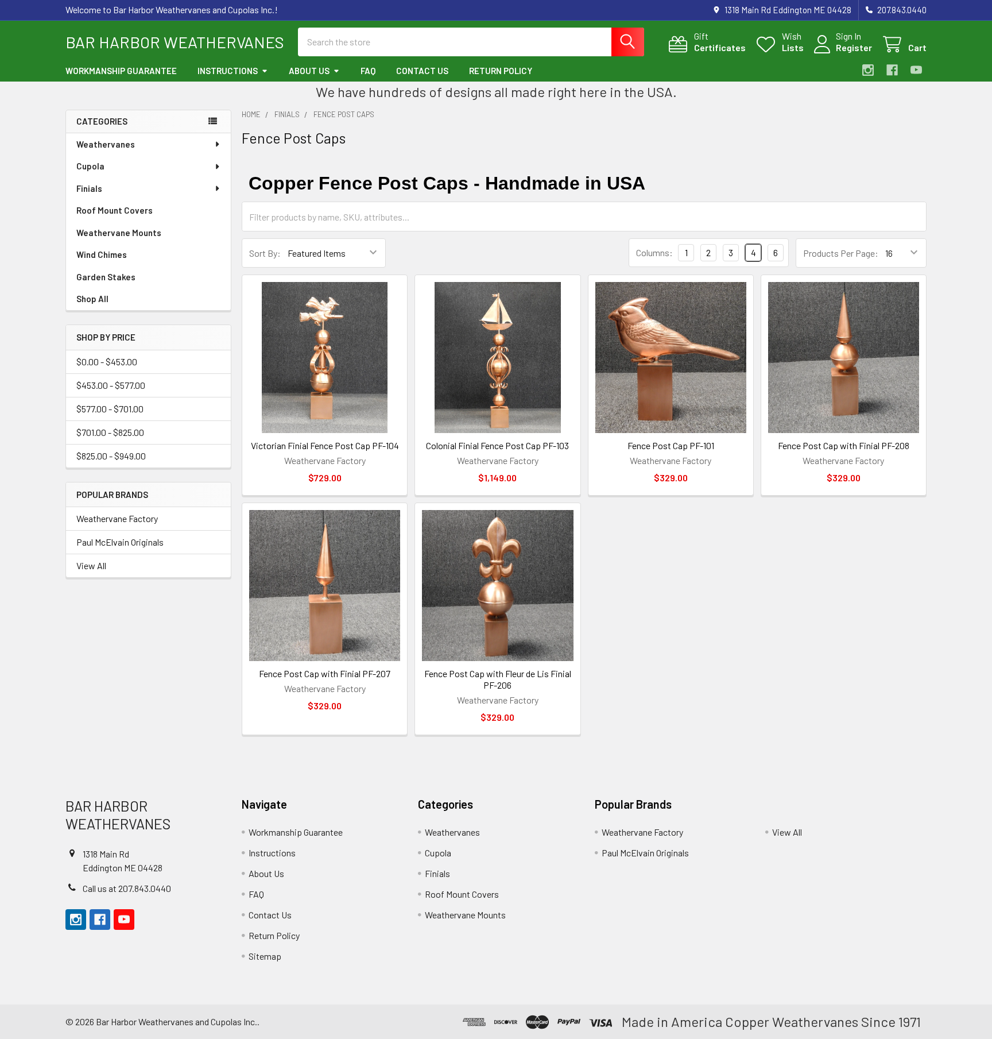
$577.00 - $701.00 (110, 408)
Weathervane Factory (117, 518)
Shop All (92, 298)
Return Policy (500, 70)
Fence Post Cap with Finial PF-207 (324, 673)
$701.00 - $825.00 (110, 432)
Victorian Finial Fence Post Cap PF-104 (325, 445)
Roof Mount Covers (114, 210)
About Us (309, 70)
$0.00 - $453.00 (106, 361)
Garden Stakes (105, 277)
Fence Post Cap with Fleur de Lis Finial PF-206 (497, 679)
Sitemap (265, 956)
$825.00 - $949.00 (111, 455)
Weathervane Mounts (118, 232)
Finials (89, 188)
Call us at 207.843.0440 (127, 888)
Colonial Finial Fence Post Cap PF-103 (497, 445)
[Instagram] (868, 70)
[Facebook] (892, 70)
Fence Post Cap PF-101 (670, 445)
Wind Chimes (101, 254)
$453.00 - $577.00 (110, 385)
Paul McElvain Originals (120, 541)
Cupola (90, 166)
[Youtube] (916, 70)
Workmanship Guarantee (121, 70)
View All (91, 565)
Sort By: (265, 253)
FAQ (368, 70)
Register (854, 47)
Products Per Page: (840, 253)
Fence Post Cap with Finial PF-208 (843, 445)
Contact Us (422, 70)
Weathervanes (105, 144)
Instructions (227, 70)
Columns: (654, 252)
